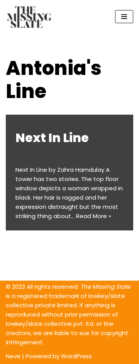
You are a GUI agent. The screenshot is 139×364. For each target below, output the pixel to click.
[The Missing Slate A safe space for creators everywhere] (29, 16)
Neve (13, 356)
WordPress (76, 356)
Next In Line (52, 137)
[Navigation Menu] (124, 16)
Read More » (93, 216)
